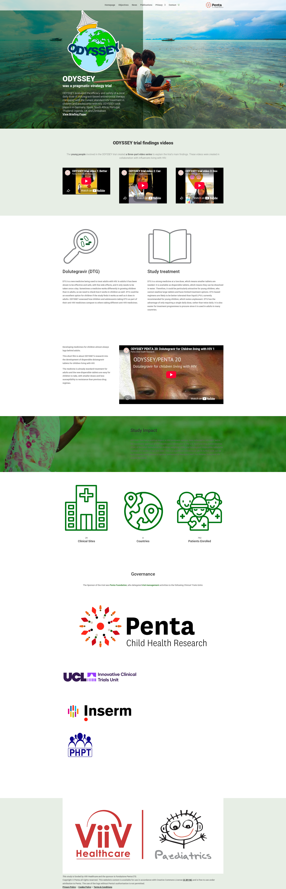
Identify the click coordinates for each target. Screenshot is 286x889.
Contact (172, 5)
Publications (146, 5)
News (134, 5)
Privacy (159, 5)
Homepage (110, 5)
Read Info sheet (161, 318)
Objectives (123, 5)
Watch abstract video (80, 311)
